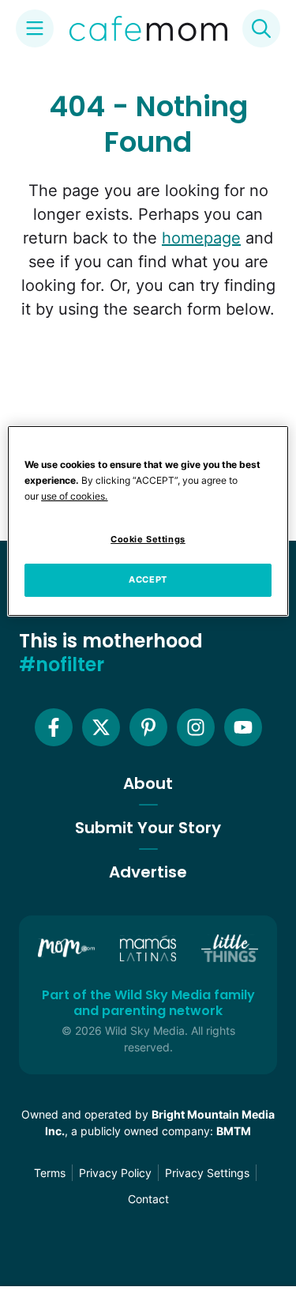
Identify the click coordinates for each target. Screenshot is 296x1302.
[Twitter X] (101, 727)
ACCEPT (148, 579)
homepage (201, 237)
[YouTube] (243, 727)
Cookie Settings (148, 539)
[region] (147, 521)
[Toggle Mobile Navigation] (35, 28)
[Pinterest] (148, 727)
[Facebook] (54, 727)
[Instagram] (196, 727)
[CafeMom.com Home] (148, 28)
